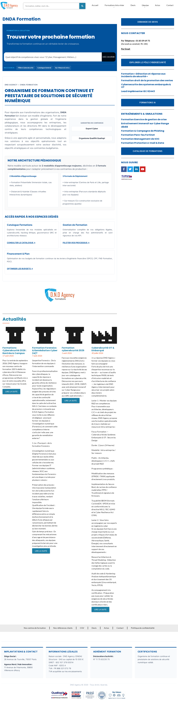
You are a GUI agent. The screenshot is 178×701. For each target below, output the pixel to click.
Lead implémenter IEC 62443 (138, 91)
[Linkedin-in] (136, 169)
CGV (82, 628)
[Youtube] (142, 169)
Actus (157, 5)
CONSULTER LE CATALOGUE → (21, 243)
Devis (133, 5)
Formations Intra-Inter (114, 5)
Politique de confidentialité (142, 628)
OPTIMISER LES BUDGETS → (20, 268)
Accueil (95, 5)
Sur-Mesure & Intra (62, 68)
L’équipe (145, 5)
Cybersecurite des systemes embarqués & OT (146, 86)
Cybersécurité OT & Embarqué (103, 349)
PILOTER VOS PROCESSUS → (76, 243)
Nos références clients (62, 628)
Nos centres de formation (35, 628)
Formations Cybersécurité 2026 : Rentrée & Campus (15, 350)
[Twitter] (130, 169)
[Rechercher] (82, 6)
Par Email (125, 49)
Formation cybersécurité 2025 (73, 349)
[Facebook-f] (124, 169)
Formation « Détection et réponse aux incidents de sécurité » (143, 75)
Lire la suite (11, 391)
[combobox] (51, 6)
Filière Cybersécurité (25, 68)
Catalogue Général (44, 68)
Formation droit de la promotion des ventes (147, 80)
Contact (169, 5)
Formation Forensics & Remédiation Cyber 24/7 (44, 350)
